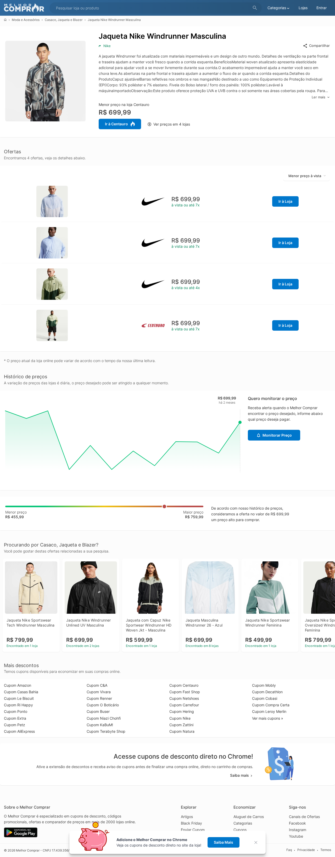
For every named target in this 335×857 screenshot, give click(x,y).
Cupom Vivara (99, 692)
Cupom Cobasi (264, 698)
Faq (289, 850)
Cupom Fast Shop (184, 692)
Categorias (242, 823)
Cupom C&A (97, 685)
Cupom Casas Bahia (21, 692)
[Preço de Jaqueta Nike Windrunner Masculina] (52, 201)
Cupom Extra (15, 718)
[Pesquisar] (255, 8)
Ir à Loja (285, 201)
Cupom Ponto (15, 711)
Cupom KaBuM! (100, 725)
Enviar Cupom (193, 829)
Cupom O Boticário (103, 705)
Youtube (296, 836)
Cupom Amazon (17, 685)
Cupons (240, 829)
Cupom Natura (181, 731)
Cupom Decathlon (267, 692)
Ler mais (318, 97)
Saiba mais (239, 775)
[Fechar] (257, 842)
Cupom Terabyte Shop (106, 731)
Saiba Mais (223, 842)
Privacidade (306, 850)
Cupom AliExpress (19, 731)
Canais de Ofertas (304, 816)
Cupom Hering (181, 711)
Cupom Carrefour (184, 705)
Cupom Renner (99, 698)
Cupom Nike (180, 718)
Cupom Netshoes (184, 698)
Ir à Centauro (116, 124)
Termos (325, 850)
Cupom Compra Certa (270, 705)
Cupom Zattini (181, 725)
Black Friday (191, 823)
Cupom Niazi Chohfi (104, 718)
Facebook (297, 823)
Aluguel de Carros (248, 816)
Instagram (297, 829)
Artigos (187, 816)
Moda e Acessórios (26, 20)
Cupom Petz (14, 725)
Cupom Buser (98, 711)
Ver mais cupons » (267, 718)
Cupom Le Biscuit (19, 698)
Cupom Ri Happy (18, 705)
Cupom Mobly (264, 685)
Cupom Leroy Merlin (269, 711)
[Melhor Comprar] (25, 8)
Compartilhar (319, 45)
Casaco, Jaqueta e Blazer (63, 20)
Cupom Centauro (183, 685)
